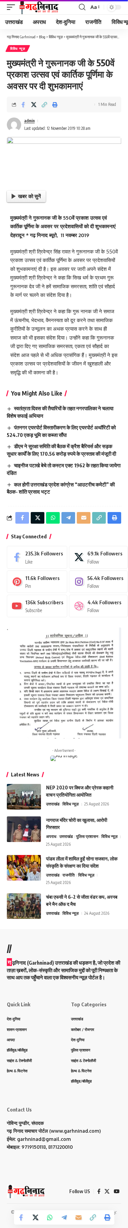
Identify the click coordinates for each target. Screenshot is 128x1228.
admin (29, 120)
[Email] (78, 1217)
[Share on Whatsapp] (50, 1217)
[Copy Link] (44, 104)
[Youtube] (37, 606)
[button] (12, 7)
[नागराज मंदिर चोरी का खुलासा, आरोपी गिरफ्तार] (24, 829)
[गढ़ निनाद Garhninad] (38, 7)
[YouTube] (116, 1191)
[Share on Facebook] (23, 104)
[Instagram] (98, 581)
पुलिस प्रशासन (87, 836)
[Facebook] (37, 557)
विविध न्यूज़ (17, 48)
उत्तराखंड (52, 803)
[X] (98, 557)
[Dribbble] (98, 606)
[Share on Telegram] (64, 1217)
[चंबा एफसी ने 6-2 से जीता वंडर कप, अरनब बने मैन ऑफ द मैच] (24, 906)
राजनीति (68, 875)
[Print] (55, 104)
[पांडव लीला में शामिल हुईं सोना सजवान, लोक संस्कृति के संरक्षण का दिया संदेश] (24, 868)
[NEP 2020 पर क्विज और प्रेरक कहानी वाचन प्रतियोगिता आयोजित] (24, 797)
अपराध (51, 836)
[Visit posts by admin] (14, 125)
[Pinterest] (37, 581)
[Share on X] (34, 104)
